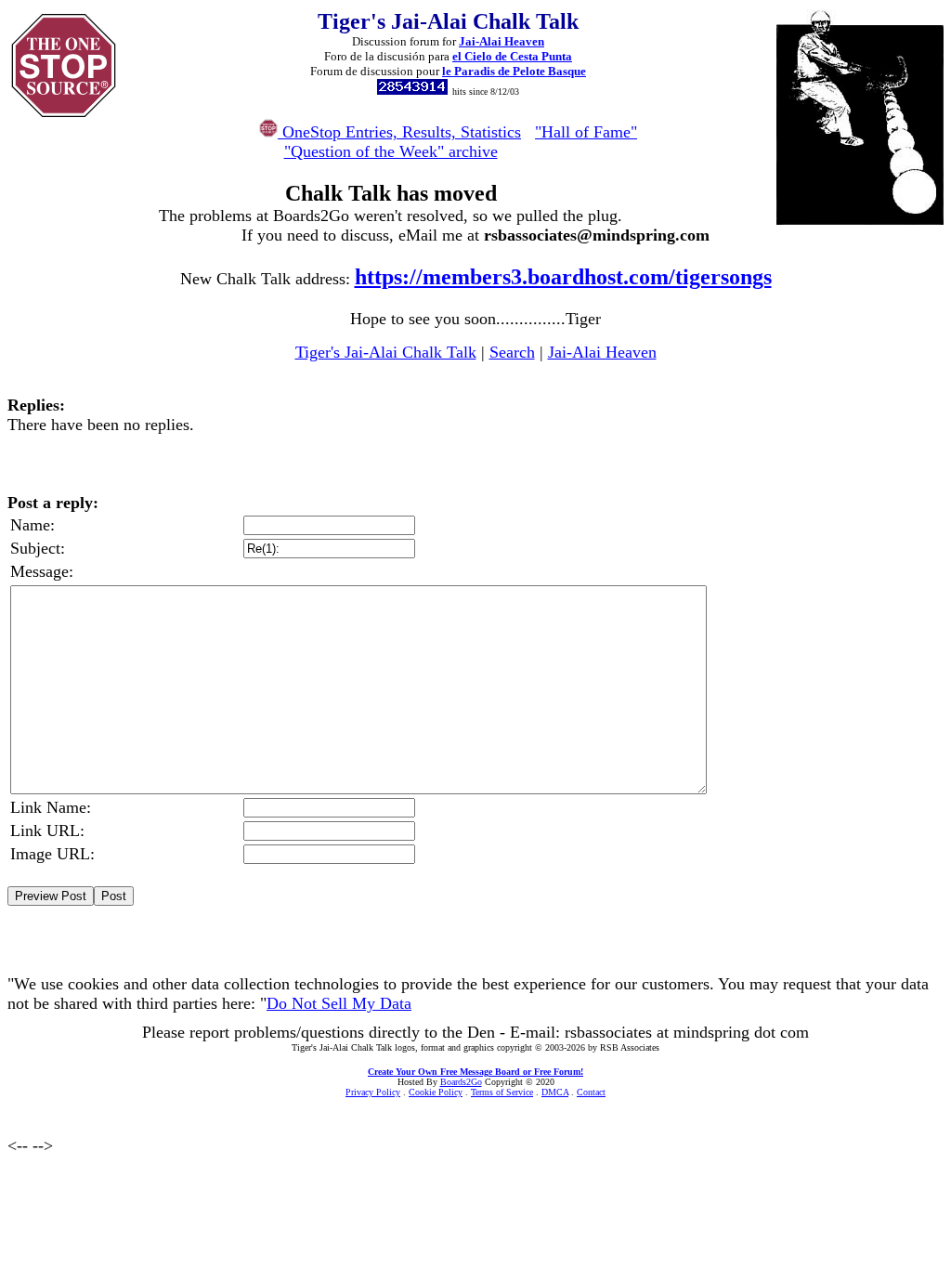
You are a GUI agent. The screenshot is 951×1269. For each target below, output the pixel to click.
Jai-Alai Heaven (501, 41)
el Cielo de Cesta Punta (512, 56)
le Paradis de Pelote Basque (514, 71)
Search (512, 352)
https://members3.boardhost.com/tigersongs (563, 277)
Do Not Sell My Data (339, 1003)
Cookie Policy (435, 1092)
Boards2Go (461, 1082)
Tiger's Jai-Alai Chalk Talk (385, 352)
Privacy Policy (372, 1092)
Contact (591, 1092)
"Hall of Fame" (586, 132)
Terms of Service (502, 1092)
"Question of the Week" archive (391, 151)
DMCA (554, 1092)
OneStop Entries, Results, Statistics (399, 132)
